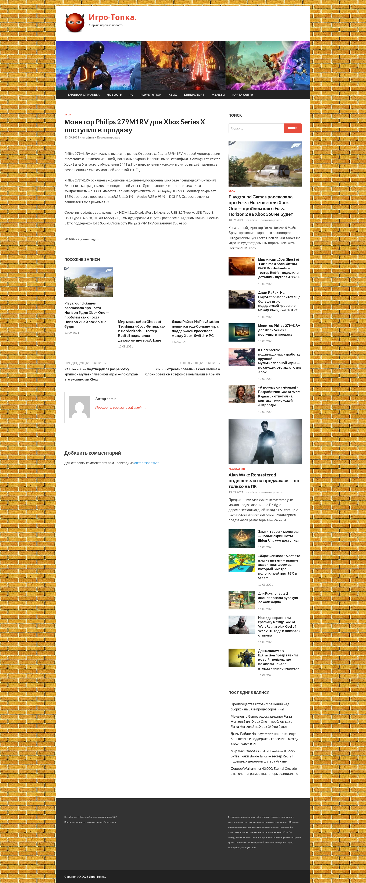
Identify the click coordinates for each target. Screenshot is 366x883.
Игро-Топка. (113, 17)
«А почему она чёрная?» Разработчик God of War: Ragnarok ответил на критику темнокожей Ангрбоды (279, 396)
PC (131, 94)
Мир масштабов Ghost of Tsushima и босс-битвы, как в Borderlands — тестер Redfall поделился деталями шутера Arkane (141, 330)
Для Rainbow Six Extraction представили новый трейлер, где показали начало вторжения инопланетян (278, 659)
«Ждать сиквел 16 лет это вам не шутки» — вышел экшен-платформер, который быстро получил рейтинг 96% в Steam (279, 567)
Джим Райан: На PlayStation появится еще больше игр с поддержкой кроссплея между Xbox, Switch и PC (195, 328)
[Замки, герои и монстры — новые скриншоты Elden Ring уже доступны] (242, 546)
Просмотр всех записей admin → (120, 407)
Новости (114, 94)
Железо (218, 94)
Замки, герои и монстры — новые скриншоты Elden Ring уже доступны (278, 535)
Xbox (173, 94)
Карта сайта (242, 94)
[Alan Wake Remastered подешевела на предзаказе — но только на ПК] (265, 465)
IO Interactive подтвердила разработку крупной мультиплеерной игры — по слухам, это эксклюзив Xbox (279, 361)
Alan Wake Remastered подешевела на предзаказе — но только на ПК (264, 480)
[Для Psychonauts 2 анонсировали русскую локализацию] (242, 608)
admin (90, 137)
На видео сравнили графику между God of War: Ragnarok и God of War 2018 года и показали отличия (279, 626)
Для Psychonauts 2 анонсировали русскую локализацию (278, 597)
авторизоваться (146, 463)
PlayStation (150, 94)
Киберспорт (194, 94)
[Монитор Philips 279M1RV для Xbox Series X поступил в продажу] (242, 340)
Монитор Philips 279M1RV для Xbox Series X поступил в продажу (279, 329)
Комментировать (109, 137)
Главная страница (84, 94)
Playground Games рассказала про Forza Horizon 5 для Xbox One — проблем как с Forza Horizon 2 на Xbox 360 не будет (86, 315)
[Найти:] (265, 128)
